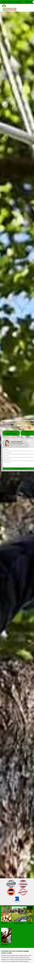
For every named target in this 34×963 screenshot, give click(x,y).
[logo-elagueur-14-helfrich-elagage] (9, 8)
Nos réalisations (11, 433)
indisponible (6, 2)
